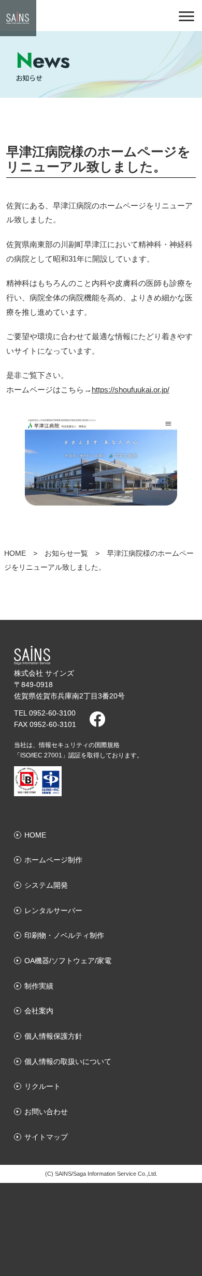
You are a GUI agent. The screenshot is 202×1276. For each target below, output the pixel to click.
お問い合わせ (46, 1111)
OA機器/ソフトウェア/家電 (67, 960)
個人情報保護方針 (53, 1036)
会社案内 (38, 1011)
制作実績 (38, 986)
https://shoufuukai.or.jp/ (130, 389)
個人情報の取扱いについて (67, 1061)
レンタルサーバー (53, 910)
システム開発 (46, 885)
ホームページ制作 (53, 860)
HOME (15, 553)
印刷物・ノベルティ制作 (64, 935)
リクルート (42, 1086)
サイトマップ (46, 1137)
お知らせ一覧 (66, 553)
